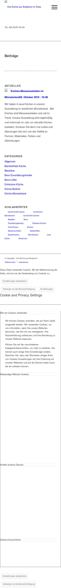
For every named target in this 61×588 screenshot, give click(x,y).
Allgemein (10, 161)
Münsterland (33, 234)
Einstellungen (46, 288)
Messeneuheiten (14, 230)
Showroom (22, 238)
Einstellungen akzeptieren (15, 280)
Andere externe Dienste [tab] (11, 464)
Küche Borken (12, 189)
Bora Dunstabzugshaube (18, 175)
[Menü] (52, 7)
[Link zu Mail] (53, 258)
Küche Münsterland (15, 193)
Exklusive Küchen (39, 223)
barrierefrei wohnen (31, 215)
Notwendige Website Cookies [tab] (14, 374)
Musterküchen (13, 234)
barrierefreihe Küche (16, 212)
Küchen (30, 227)
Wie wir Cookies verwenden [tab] (13, 312)
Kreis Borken (13, 227)
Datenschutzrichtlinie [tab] (10, 539)
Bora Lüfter (11, 179)
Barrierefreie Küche (15, 166)
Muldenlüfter (35, 230)
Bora (26, 219)
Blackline (10, 170)
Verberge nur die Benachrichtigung (19, 288)
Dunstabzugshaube (16, 223)
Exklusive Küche (14, 184)
